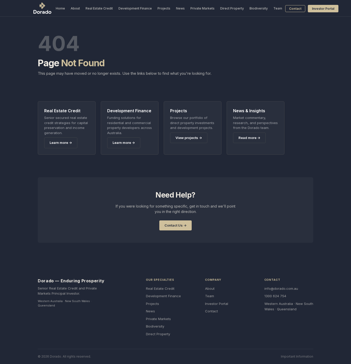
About (75, 8)
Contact (295, 9)
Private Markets (202, 8)
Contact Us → (175, 225)
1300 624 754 (275, 296)
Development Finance (135, 8)
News (180, 8)
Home (60, 8)
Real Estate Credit (99, 8)
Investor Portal (323, 9)
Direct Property (232, 8)
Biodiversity (259, 8)
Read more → (249, 138)
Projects (164, 8)
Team (277, 8)
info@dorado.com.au (281, 288)
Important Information (297, 356)
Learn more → (61, 143)
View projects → (189, 138)
